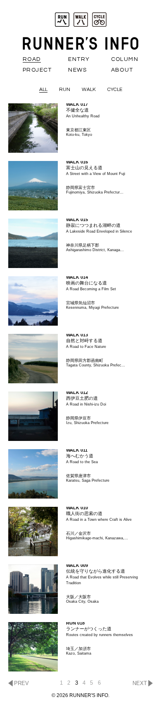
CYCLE (114, 89)
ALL (43, 89)
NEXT (140, 683)
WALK (89, 89)
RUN (64, 89)
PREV (21, 683)
